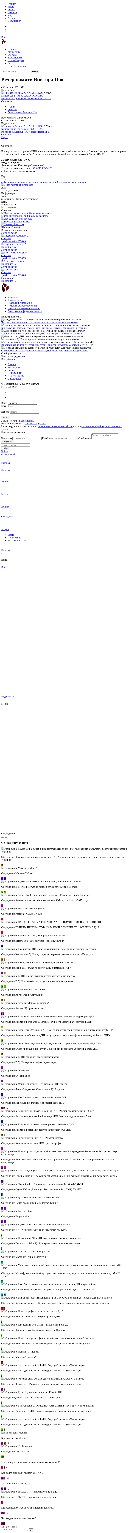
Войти (4, 37)
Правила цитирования (20, 302)
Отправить (8, 442)
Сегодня (12, 54)
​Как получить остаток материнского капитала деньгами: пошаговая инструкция (44, 328)
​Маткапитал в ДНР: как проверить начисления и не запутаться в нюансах (41, 339)
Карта (4, 137)
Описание (6, 134)
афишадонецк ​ (79, 182)
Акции (11, 18)
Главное (12, 49)
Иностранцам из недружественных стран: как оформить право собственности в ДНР (47, 345)
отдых (29, 182)
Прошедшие (20, 66)
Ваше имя (6, 438)
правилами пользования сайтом (55, 426)
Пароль (5, 411)
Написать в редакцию (13, 356)
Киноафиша (14, 52)
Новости (12, 12)
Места (11, 6)
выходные (20, 182)
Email (4, 406)
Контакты (13, 297)
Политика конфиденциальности (25, 311)
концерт (37, 182)
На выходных (15, 57)
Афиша (11, 9)
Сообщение (84, 438)
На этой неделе (16, 60)
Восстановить (26, 420)
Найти (35, 71)
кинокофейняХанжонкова (56, 182)
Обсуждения (14, 20)
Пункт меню (14, 537)
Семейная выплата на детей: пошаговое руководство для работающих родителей (44, 350)
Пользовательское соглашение (24, 308)
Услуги (11, 15)
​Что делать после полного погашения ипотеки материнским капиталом (39, 322)
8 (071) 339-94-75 (43, 168)
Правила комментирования (22, 305)
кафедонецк (7, 182)
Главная (12, 4)
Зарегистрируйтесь (35, 423)
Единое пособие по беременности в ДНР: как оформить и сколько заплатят (41, 333)
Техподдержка (15, 300)
